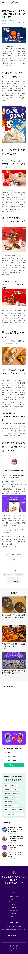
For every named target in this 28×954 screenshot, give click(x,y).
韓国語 (20, 809)
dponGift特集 (14, 922)
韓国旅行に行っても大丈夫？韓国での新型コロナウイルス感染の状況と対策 (15, 829)
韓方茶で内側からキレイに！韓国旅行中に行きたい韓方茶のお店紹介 (13, 617)
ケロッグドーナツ (8, 574)
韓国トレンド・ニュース (11, 805)
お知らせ (7, 789)
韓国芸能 (14, 809)
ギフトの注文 (9, 765)
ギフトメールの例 (12, 760)
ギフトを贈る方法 (12, 756)
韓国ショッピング (9, 801)
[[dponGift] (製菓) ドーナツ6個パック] (14, 467)
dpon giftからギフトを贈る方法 (14, 926)
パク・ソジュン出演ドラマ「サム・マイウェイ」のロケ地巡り (15, 854)
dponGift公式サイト (14, 935)
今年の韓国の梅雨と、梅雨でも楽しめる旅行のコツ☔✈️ (13, 672)
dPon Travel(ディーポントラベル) (14, 949)
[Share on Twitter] (23, 22)
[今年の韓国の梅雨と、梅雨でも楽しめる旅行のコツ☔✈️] (14, 660)
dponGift (5, 20)
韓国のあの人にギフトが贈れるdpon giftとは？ (14, 929)
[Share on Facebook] (19, 22)
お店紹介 (14, 785)
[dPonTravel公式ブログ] (14, 3)
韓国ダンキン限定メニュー (14, 581)
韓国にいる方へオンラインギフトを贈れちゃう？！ (15, 846)
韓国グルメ (15, 793)
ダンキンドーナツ (19, 574)
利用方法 (9, 752)
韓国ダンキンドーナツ (14, 578)
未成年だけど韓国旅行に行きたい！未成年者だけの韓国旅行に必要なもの (15, 838)
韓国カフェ (11, 20)
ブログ (14, 892)
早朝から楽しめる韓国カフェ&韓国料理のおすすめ (13, 645)
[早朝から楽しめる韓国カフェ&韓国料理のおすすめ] (14, 633)
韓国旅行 (7, 809)
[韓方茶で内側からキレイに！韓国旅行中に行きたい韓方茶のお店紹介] (14, 604)
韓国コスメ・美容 (9, 797)
